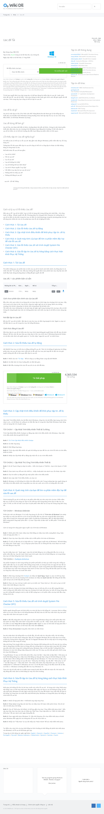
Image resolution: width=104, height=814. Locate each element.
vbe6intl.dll (74, 100)
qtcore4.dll (74, 94)
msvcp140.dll (74, 56)
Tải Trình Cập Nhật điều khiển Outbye (21, 440)
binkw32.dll (74, 65)
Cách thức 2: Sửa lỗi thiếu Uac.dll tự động (24, 228)
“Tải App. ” (21, 358)
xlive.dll (73, 61)
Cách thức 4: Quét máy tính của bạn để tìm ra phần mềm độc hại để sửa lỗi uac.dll (34, 240)
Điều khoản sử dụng (18, 805)
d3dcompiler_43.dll (76, 59)
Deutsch (39, 733)
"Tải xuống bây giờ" (14, 81)
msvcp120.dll (74, 68)
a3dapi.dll (74, 104)
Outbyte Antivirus (22, 559)
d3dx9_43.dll (74, 63)
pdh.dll (73, 106)
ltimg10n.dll (74, 98)
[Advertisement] (52, 28)
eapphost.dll (74, 113)
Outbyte (18, 79)
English (33, 733)
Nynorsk (43, 735)
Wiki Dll (5, 768)
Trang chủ (6, 805)
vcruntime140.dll (75, 54)
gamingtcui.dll (75, 90)
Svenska (50, 735)
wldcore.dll (74, 74)
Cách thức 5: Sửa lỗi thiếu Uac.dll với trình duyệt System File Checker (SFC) (32, 246)
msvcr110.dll (74, 70)
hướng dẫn (30, 79)
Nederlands (35, 735)
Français (53, 733)
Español (46, 733)
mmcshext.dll (74, 88)
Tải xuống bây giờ (60, 71)
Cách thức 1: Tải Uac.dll (16, 224)
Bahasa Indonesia (24, 735)
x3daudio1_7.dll (75, 72)
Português (6, 735)
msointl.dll (74, 111)
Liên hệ (50, 805)
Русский (14, 735)
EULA (47, 79)
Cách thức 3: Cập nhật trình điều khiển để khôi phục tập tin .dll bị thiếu (35, 233)
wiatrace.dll (74, 108)
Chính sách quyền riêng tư (57, 79)
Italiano (60, 733)
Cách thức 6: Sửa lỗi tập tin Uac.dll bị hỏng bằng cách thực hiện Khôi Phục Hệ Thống (34, 252)
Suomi (56, 735)
